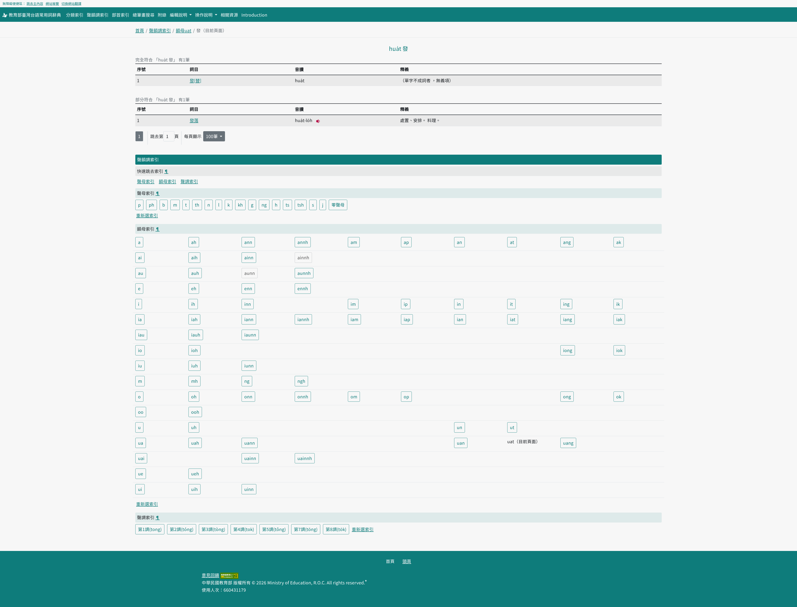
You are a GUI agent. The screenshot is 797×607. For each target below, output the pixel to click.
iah (194, 319)
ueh (195, 473)
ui (140, 489)
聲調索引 (189, 181)
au (140, 273)
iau (141, 335)
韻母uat (183, 30)
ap (406, 242)
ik (618, 304)
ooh (195, 412)
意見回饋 (210, 575)
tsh (300, 205)
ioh (194, 350)
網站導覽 (52, 3)
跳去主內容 (35, 3)
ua (140, 443)
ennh (302, 288)
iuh (194, 365)
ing (566, 304)
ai (140, 257)
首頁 (139, 30)
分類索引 (74, 15)
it (511, 304)
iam (354, 319)
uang (568, 443)
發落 (194, 120)
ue (140, 473)
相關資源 (229, 15)
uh (194, 427)
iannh (303, 319)
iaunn (250, 335)
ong (567, 396)
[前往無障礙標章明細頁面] (229, 575)
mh (194, 381)
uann (249, 443)
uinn (249, 489)
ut (512, 427)
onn (248, 396)
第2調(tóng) (181, 529)
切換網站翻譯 (71, 3)
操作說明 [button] (204, 15)
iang (567, 319)
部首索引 (120, 15)
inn (247, 304)
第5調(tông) (274, 529)
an (459, 242)
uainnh (304, 458)
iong (567, 350)
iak (619, 319)
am (354, 242)
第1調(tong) (150, 529)
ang (567, 242)
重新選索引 (147, 215)
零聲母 (338, 205)
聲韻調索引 (98, 15)
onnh (302, 396)
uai (141, 458)
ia (140, 319)
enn (248, 288)
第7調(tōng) (306, 529)
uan (461, 443)
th (197, 205)
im (353, 304)
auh (195, 273)
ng (264, 205)
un (459, 427)
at (512, 242)
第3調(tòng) (213, 529)
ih (193, 304)
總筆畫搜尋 (143, 15)
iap (407, 319)
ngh (301, 381)
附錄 (162, 15)
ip (406, 304)
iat (512, 319)
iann (248, 319)
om (354, 396)
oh (194, 396)
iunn (249, 365)
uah (195, 443)
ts (287, 205)
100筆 (212, 136)
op (406, 396)
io (140, 350)
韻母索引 (167, 181)
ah (193, 242)
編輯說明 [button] (179, 15)
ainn (248, 257)
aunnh (304, 273)
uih (194, 489)
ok (618, 396)
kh (240, 205)
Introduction (254, 15)
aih (194, 257)
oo (140, 412)
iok (619, 350)
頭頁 (406, 561)
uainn (250, 458)
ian (460, 319)
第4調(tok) (243, 529)
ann (248, 242)
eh (193, 288)
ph (151, 205)
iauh (195, 335)
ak (618, 242)
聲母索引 (145, 181)
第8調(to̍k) (336, 529)
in (459, 304)
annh (302, 242)
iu (140, 365)
